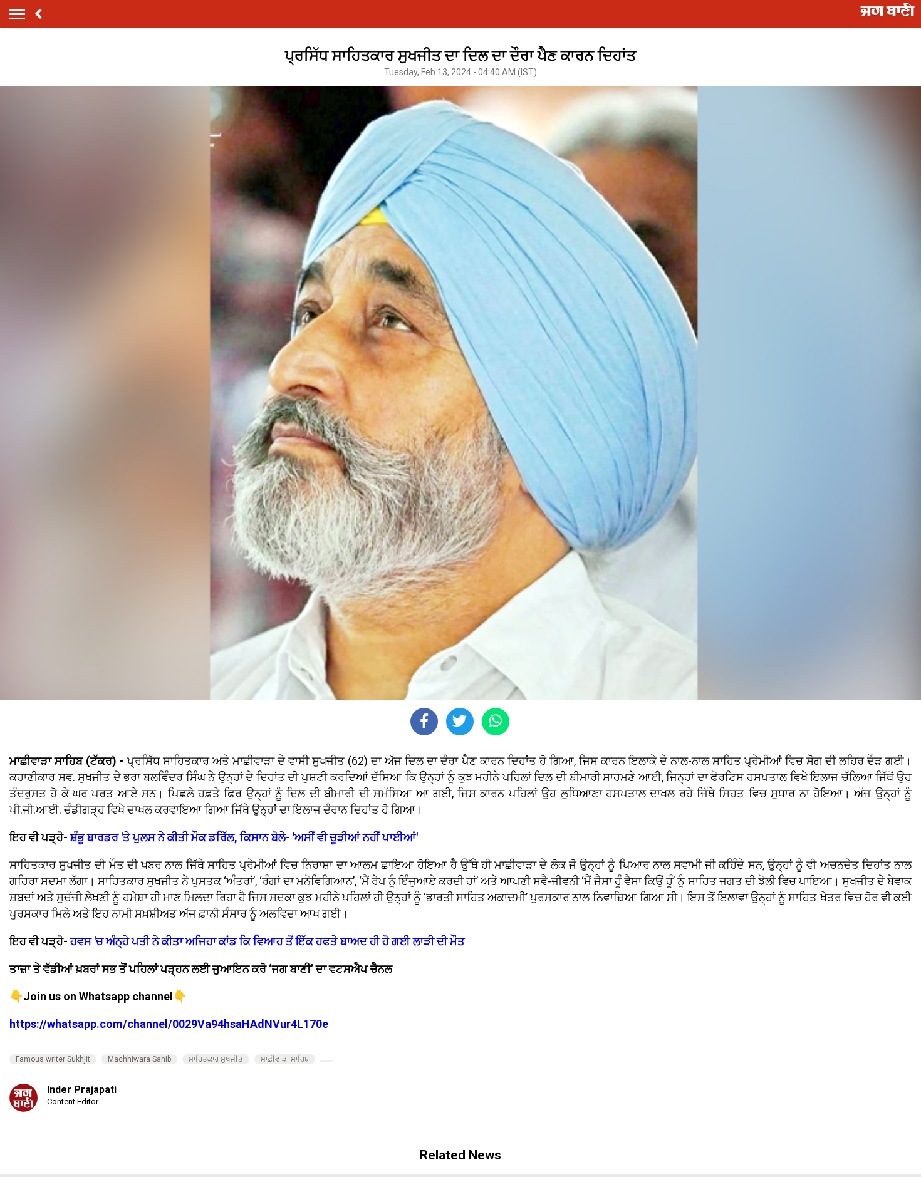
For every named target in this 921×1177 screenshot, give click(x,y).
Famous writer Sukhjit (53, 1059)
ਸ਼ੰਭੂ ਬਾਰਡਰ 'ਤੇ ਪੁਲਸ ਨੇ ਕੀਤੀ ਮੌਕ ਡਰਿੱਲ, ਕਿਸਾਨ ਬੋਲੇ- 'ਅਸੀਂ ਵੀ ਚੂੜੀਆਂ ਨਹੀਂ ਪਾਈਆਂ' (244, 837)
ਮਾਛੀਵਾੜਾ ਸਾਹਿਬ (285, 1059)
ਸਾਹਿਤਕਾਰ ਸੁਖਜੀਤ (216, 1059)
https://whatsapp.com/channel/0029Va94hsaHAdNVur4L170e (168, 1023)
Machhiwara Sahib (139, 1059)
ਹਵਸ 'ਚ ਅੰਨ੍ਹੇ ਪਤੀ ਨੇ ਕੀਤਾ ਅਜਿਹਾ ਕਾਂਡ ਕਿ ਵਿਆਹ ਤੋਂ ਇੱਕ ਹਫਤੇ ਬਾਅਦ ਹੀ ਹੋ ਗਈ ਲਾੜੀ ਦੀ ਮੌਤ (267, 941)
